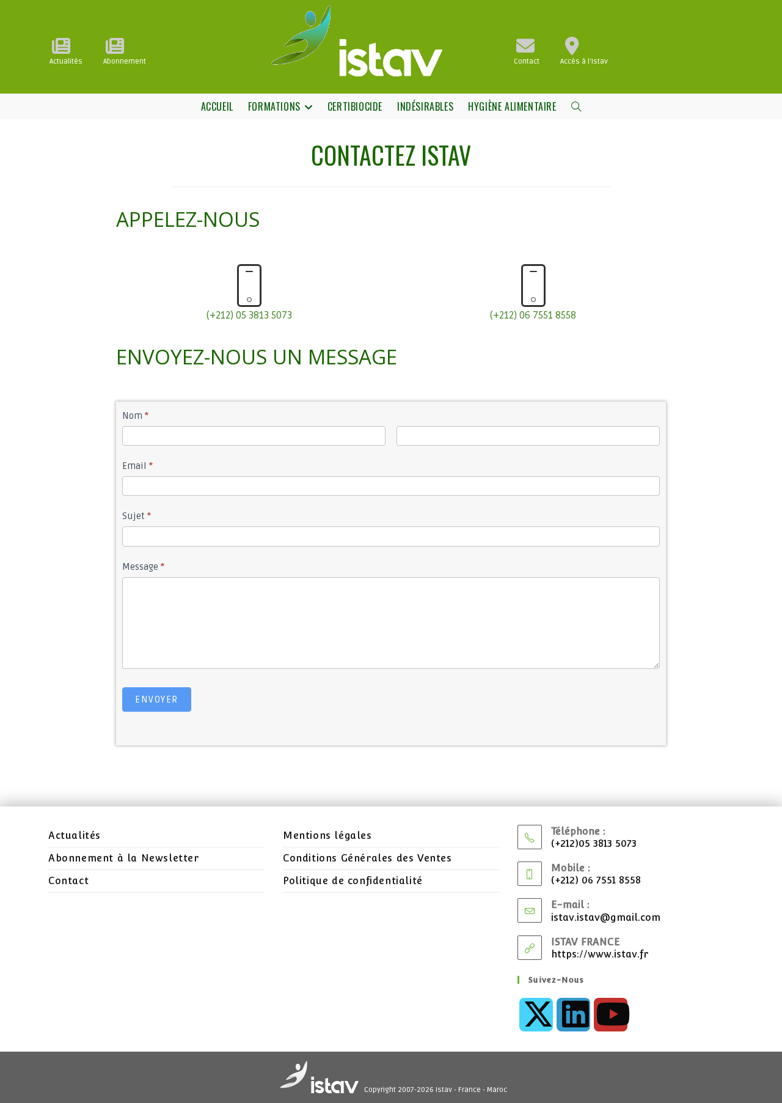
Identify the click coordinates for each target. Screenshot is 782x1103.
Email (137, 465)
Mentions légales (327, 835)
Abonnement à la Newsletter (123, 858)
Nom (135, 415)
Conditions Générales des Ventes (367, 858)
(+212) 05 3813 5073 (249, 315)
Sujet (136, 516)
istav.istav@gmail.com (605, 917)
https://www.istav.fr (599, 954)
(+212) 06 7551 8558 (533, 315)
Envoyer (156, 699)
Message (143, 566)
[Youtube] (610, 1014)
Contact (526, 61)
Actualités (65, 61)
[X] (536, 1014)
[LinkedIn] (573, 1014)
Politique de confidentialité (353, 881)
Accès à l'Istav (584, 61)
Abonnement (124, 61)
